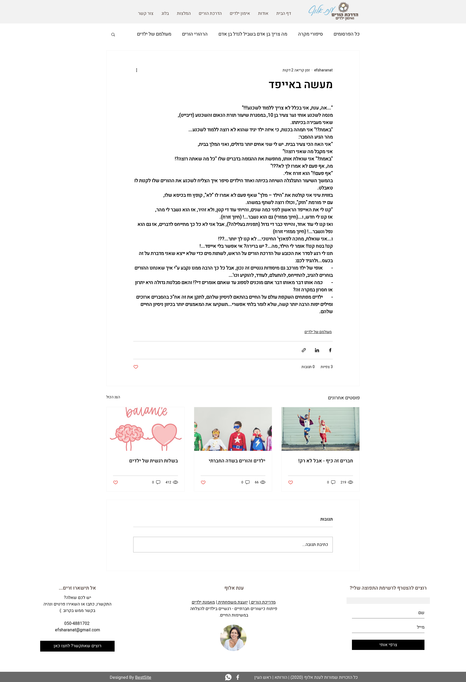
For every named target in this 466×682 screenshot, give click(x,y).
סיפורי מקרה (310, 34)
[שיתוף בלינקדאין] (317, 350)
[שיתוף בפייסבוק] (330, 350)
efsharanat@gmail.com (77, 630)
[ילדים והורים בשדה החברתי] (233, 429)
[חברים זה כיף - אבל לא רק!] (320, 429)
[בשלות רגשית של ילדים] (145, 429)
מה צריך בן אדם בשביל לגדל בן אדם (252, 34)
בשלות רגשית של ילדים (153, 461)
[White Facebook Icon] (237, 677)
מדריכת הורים (263, 602)
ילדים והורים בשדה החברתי (237, 461)
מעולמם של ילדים (154, 34)
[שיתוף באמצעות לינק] (303, 350)
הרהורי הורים (195, 34)
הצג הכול (113, 397)
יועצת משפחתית (232, 602)
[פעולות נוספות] (136, 70)
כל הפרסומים (347, 34)
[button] (113, 34)
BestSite (143, 677)
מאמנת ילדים (203, 602)
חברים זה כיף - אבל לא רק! (325, 461)
